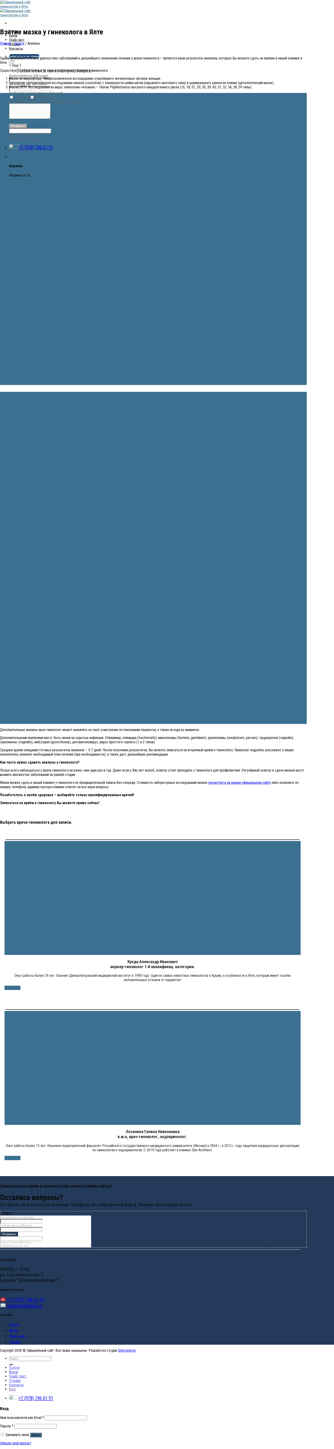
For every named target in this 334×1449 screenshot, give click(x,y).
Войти (36, 1435)
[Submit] (11, 1364)
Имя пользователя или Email (22, 1418)
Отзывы (14, 1342)
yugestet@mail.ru (24, 1305)
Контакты (16, 48)
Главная (5, 43)
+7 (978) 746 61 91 (36, 147)
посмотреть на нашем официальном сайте (239, 782)
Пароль (6, 1426)
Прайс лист (17, 40)
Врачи (13, 1330)
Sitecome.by (127, 1350)
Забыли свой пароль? (15, 1443)
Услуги (19, 43)
